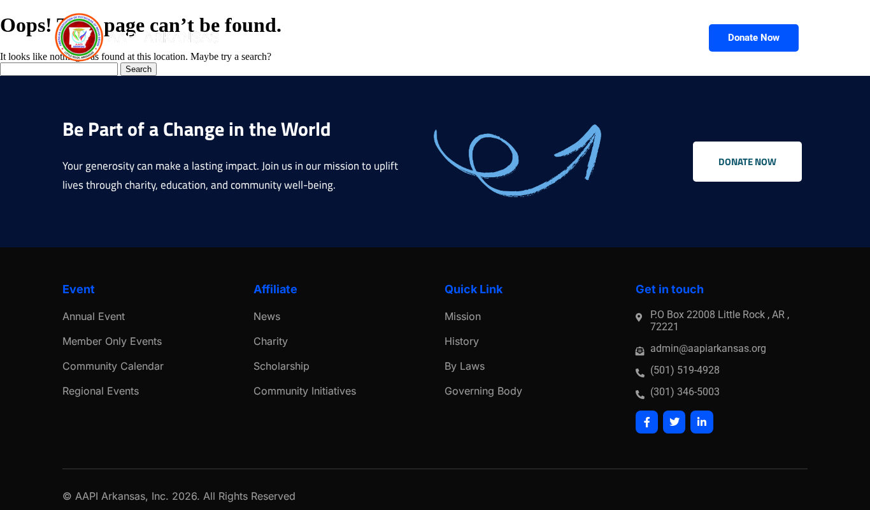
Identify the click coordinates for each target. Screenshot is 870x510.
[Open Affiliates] (678, 38)
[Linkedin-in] (701, 422)
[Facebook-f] (647, 422)
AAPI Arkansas (110, 496)
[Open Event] (601, 38)
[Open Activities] (540, 38)
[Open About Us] (382, 38)
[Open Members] (461, 38)
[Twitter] (674, 422)
